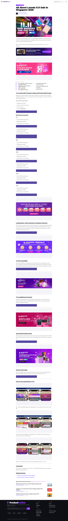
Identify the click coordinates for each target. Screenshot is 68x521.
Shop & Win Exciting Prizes (41, 83)
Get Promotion (19, 305)
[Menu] (66, 2)
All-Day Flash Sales (40, 84)
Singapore (38, 514)
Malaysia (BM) (38, 512)
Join (28, 508)
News (37, 503)
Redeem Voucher (19, 111)
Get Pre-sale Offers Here (20, 268)
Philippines (38, 515)
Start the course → (46, 51)
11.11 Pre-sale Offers (22, 88)
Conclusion (38, 87)
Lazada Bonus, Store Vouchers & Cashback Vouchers (24, 86)
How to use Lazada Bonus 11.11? (42, 86)
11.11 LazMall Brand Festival (23, 89)
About (50, 503)
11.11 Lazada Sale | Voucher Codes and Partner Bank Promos (25, 84)
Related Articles (39, 89)
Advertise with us (52, 505)
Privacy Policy (51, 512)
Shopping (38, 505)
